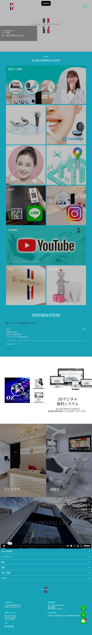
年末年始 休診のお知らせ (14, 334)
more (84, 329)
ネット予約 (83, 608)
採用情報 (3, 578)
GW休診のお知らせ (12, 332)
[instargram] (12, 627)
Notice (8, 329)
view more (9, 344)
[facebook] (9, 627)
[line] (6, 627)
